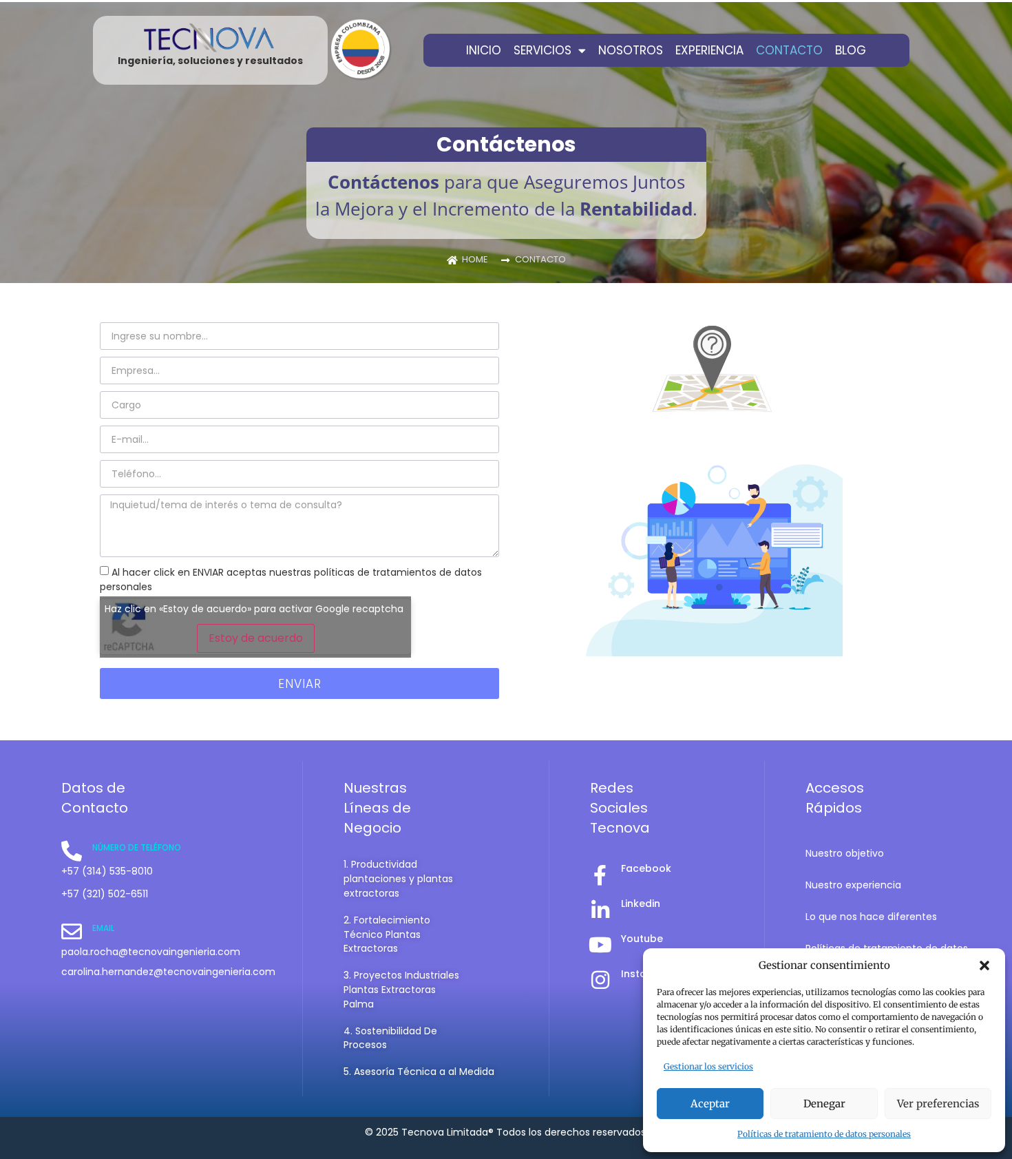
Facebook (646, 868)
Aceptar (710, 1103)
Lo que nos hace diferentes (871, 916)
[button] (984, 965)
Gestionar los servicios (708, 1066)
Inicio (483, 50)
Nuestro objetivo (844, 853)
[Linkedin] (600, 910)
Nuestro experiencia (853, 885)
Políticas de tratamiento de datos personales (824, 1134)
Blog (850, 50)
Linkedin (640, 903)
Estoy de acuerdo (256, 638)
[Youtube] (600, 944)
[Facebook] (600, 875)
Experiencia (709, 50)
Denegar (824, 1103)
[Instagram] (600, 980)
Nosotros (630, 50)
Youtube (642, 939)
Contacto (789, 50)
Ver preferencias (938, 1103)
